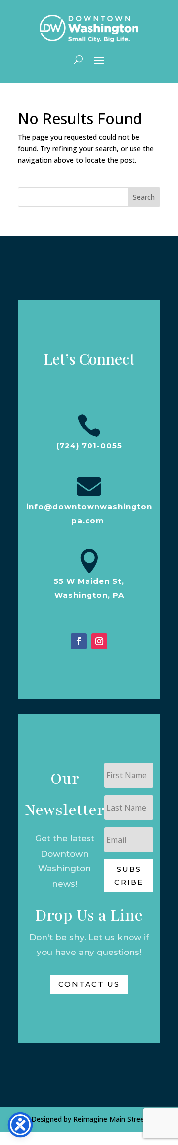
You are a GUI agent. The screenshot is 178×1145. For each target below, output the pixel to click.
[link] (89, 28)
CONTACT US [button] (89, 984)
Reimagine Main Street (110, 1119)
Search (144, 197)
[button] (99, 60)
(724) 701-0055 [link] (89, 445)
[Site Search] (78, 60)
